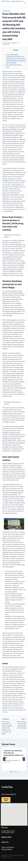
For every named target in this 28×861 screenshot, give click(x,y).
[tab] (12, 771)
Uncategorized (6, 11)
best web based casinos (13, 64)
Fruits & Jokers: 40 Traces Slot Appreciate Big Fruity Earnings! (21, 724)
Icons (7, 67)
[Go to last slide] (4, 759)
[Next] (24, 759)
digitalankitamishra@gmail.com (11, 42)
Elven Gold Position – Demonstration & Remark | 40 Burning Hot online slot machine (15, 56)
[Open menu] (25, 3)
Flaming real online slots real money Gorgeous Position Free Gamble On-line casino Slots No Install (7, 727)
